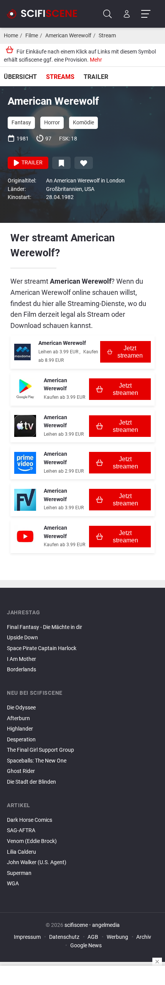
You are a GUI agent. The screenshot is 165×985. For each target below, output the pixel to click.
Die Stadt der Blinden (31, 782)
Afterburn (18, 718)
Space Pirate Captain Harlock (41, 648)
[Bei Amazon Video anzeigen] (25, 463)
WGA (13, 883)
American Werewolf (68, 35)
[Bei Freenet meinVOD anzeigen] (25, 500)
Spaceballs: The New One (36, 761)
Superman (19, 873)
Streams (60, 76)
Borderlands (21, 669)
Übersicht (20, 76)
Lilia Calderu (21, 852)
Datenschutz (64, 937)
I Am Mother (21, 659)
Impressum (27, 937)
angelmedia (106, 925)
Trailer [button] (31, 162)
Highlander (20, 729)
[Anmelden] (126, 14)
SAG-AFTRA (21, 830)
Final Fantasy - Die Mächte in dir (44, 627)
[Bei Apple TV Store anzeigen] (25, 426)
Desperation (21, 739)
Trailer (96, 76)
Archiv (143, 937)
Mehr (96, 60)
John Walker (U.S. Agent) (36, 862)
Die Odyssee (21, 707)
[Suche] (107, 14)
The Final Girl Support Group (40, 750)
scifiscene (76, 925)
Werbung (117, 937)
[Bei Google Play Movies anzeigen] (25, 389)
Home (11, 35)
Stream (107, 35)
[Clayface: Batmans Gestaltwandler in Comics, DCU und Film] (82, 890)
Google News (86, 945)
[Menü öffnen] (145, 14)
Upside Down (22, 637)
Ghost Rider (21, 771)
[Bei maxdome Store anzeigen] (22, 352)
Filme (31, 35)
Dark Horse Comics (29, 820)
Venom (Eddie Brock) (32, 841)
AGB (92, 937)
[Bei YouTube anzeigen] (25, 536)
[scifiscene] (45, 14)
